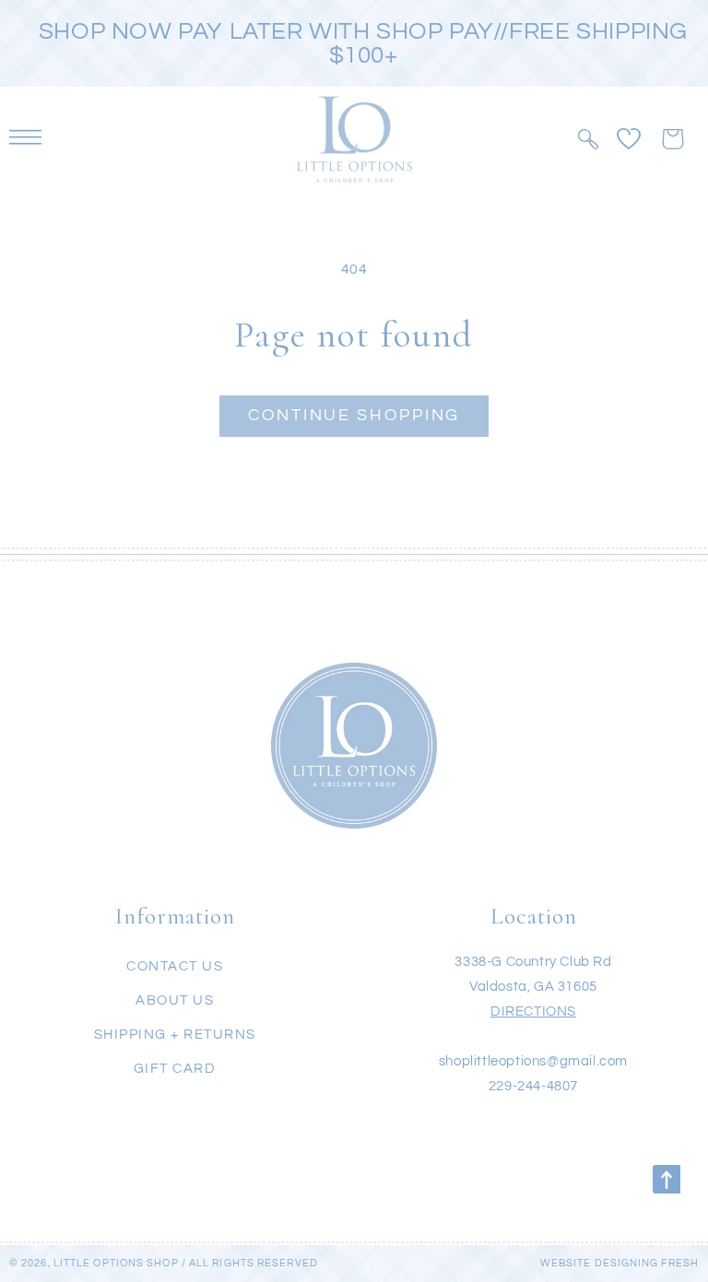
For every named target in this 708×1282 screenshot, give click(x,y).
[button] (587, 139)
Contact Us (174, 966)
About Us (175, 1000)
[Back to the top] (666, 1179)
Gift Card (175, 1069)
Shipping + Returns (175, 1034)
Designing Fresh (647, 1263)
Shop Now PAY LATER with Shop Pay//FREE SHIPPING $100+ (363, 43)
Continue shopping (354, 415)
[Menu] (25, 139)
